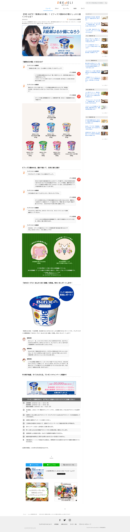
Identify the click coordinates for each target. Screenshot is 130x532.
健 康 (75, 8)
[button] (68, 464)
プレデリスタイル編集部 (75, 19)
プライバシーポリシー (84, 524)
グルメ (57, 8)
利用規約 (56, 524)
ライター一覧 (73, 524)
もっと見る (104, 56)
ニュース (48, 8)
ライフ (82, 8)
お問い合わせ (64, 524)
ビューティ (66, 8)
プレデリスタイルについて (45, 524)
